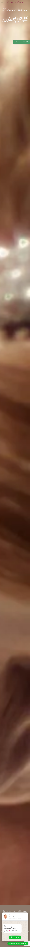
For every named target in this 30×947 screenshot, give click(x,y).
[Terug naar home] (15, 2)
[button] (2, 2)
